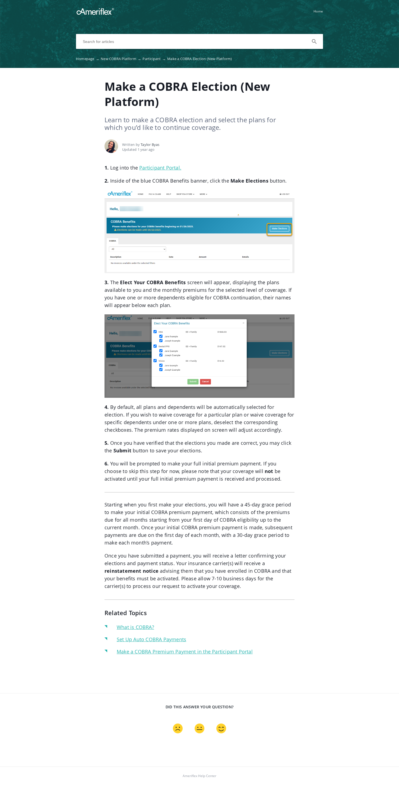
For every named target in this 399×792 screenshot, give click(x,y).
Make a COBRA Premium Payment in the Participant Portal (185, 651)
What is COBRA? (135, 627)
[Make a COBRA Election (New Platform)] (95, 14)
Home (318, 11)
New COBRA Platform (121, 58)
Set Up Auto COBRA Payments (151, 639)
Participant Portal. (160, 167)
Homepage (87, 58)
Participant (154, 58)
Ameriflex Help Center (199, 776)
